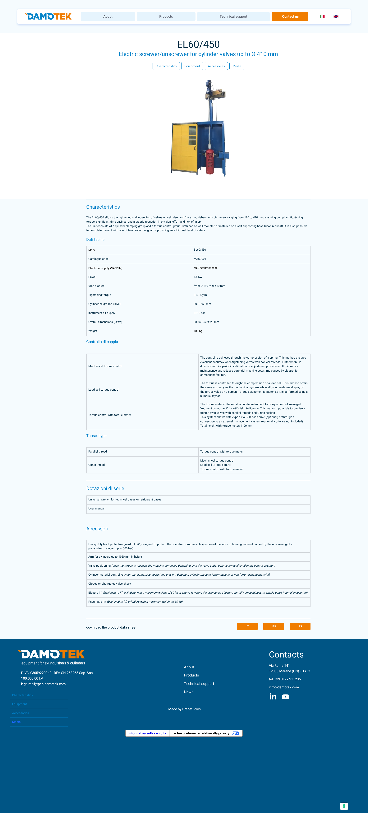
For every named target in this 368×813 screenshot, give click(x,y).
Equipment (19, 704)
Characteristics (22, 695)
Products (191, 675)
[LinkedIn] (273, 697)
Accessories (20, 713)
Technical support (199, 683)
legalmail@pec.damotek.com (43, 684)
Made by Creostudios (184, 709)
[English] (337, 16)
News (188, 692)
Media (16, 722)
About (189, 667)
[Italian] (324, 16)
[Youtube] (286, 697)
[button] (166, 16)
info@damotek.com (284, 687)
